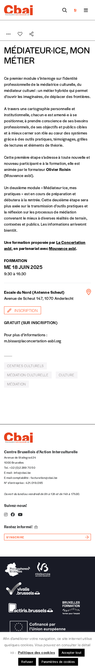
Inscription (25, 310)
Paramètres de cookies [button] (58, 661)
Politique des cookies (36, 652)
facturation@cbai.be (44, 478)
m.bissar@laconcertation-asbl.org (32, 340)
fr (75, 10)
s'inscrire (15, 537)
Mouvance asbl (62, 248)
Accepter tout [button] (72, 652)
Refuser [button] (27, 661)
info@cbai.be (22, 472)
